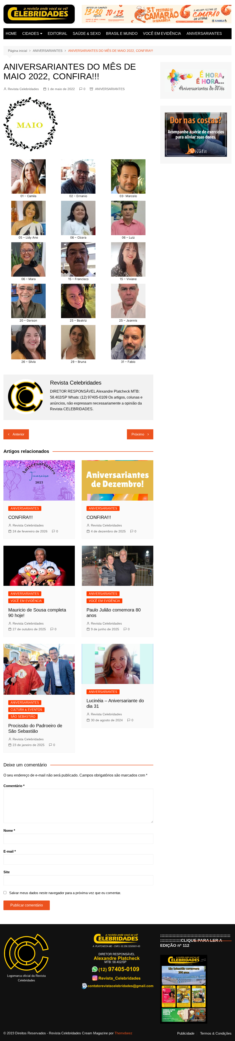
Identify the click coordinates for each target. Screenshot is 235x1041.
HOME (11, 34)
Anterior (18, 434)
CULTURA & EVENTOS (26, 709)
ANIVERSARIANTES (204, 34)
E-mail (9, 851)
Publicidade (185, 1033)
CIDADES (30, 34)
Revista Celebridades (23, 89)
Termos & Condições (216, 1033)
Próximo (137, 434)
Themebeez (123, 1033)
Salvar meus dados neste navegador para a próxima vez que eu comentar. (65, 893)
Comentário (14, 786)
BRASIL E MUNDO (121, 34)
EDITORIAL (57, 34)
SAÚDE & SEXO (87, 34)
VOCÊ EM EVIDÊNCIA (162, 34)
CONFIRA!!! (20, 517)
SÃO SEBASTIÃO (23, 716)
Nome (9, 830)
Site (6, 872)
